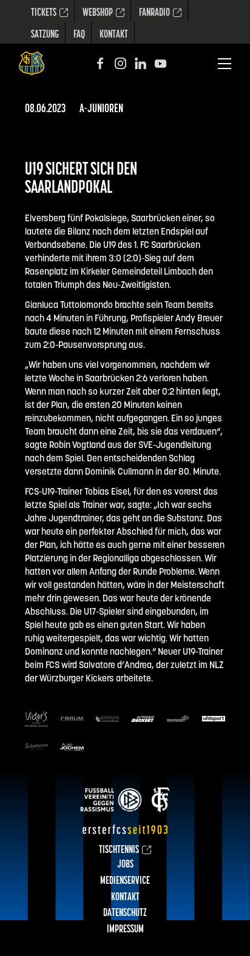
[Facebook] (100, 63)
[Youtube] (160, 63)
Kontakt (114, 35)
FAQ (79, 35)
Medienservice (125, 881)
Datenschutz (125, 913)
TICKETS (43, 13)
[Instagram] (120, 63)
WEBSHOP (98, 13)
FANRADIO (154, 13)
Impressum (125, 929)
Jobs (125, 865)
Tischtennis (119, 850)
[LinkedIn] (140, 63)
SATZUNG (45, 35)
